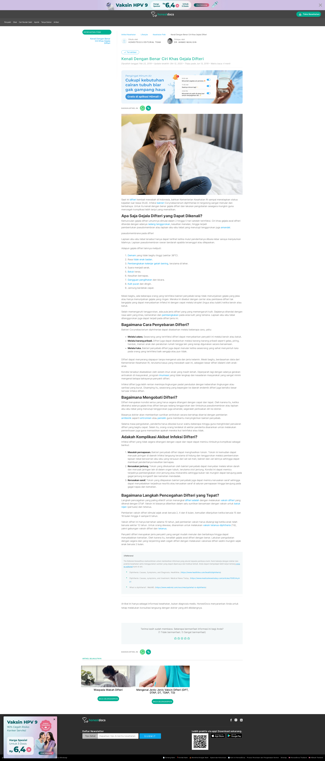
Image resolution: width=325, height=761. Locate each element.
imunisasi (164, 375)
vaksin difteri (228, 500)
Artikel (56, 22)
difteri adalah (192, 500)
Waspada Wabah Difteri (108, 689)
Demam (132, 255)
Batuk (131, 271)
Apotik (36, 22)
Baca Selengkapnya (108, 699)
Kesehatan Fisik (159, 34)
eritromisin (146, 418)
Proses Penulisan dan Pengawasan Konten (263, 757)
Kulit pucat (133, 284)
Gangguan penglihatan (140, 279)
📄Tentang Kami (169, 757)
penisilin (162, 418)
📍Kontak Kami (182, 757)
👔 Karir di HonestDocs (236, 757)
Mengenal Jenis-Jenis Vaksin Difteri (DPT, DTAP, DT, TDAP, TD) (162, 691)
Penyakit (7, 22)
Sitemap (284, 757)
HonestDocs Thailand (299, 757)
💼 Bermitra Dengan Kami (199, 757)
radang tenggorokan (159, 224)
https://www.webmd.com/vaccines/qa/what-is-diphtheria (181, 587)
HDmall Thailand (317, 757)
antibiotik (126, 418)
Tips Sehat (90, 736)
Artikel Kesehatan (128, 34)
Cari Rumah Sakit (25, 22)
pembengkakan (170, 315)
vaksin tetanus (211, 525)
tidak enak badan (143, 259)
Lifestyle (144, 34)
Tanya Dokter (46, 22)
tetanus (162, 528)
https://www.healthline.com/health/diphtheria (200, 572)
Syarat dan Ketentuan (218, 757)
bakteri (160, 203)
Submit (150, 736)
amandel (225, 227)
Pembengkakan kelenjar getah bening (148, 263)
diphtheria (225, 525)
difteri (133, 199)
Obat (15, 22)
